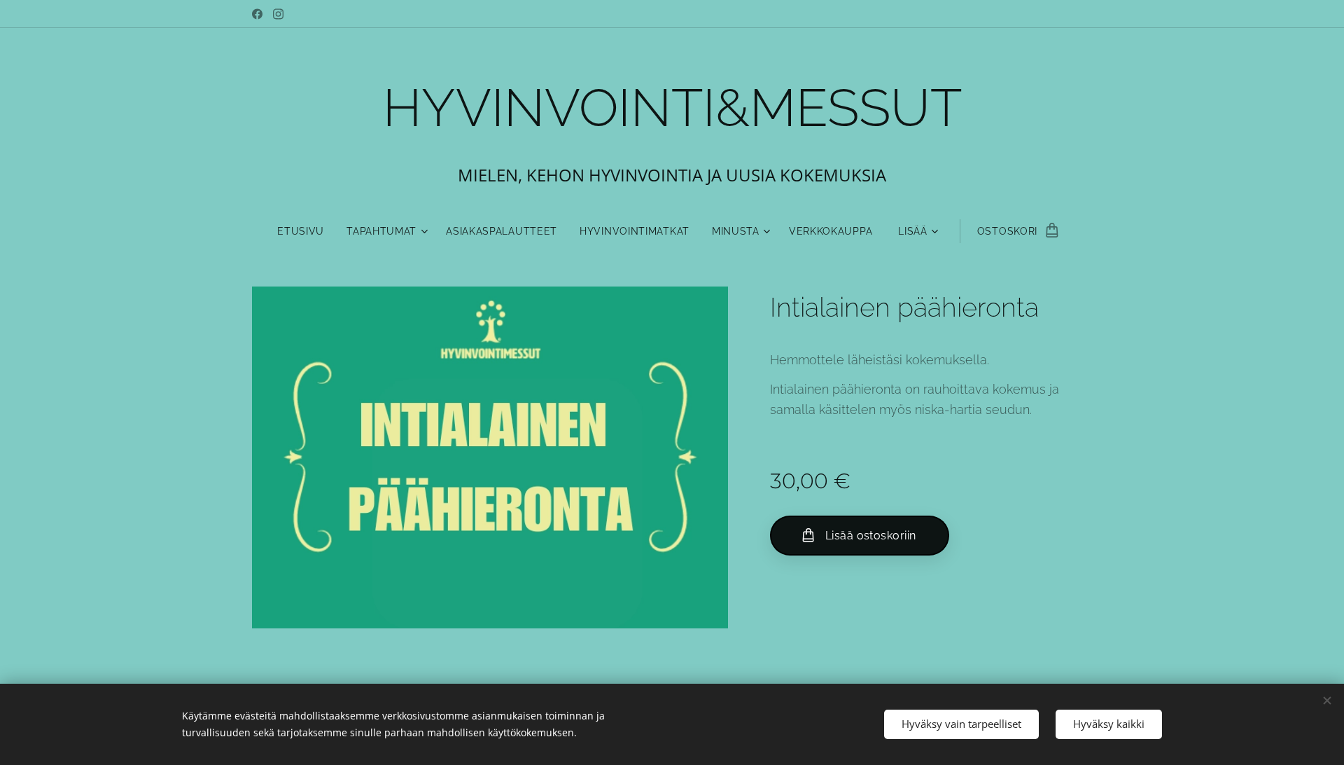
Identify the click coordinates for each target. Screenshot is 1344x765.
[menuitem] (306, 231)
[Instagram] (278, 14)
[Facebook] (257, 14)
